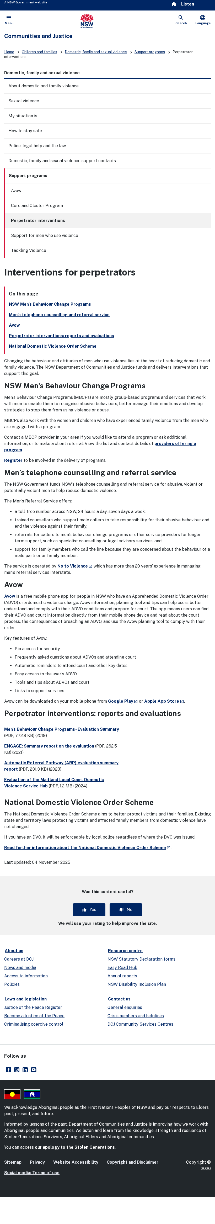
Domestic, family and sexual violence (96, 52)
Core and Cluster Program (37, 205)
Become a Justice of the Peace (34, 1015)
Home (9, 52)
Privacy (37, 1162)
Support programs (150, 52)
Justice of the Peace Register (33, 1007)
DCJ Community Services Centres (140, 1024)
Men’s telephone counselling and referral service (59, 314)
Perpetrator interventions (38, 220)
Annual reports (122, 975)
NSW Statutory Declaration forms (141, 959)
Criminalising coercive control (33, 1024)
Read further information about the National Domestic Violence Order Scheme (87, 847)
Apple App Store (164, 701)
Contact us (119, 999)
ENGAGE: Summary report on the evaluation (49, 746)
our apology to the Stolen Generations (75, 1147)
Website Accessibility (75, 1162)
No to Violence (75, 566)
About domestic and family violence (43, 85)
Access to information (26, 975)
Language (203, 19)
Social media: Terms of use (32, 1172)
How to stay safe (25, 130)
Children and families (39, 52)
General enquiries (125, 1007)
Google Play (123, 701)
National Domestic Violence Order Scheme (52, 346)
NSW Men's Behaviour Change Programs (50, 304)
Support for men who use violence (44, 235)
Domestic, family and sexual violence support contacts (62, 160)
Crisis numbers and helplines (136, 1015)
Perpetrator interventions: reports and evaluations (61, 335)
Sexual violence (23, 100)
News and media (20, 967)
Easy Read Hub (122, 967)
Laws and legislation (26, 999)
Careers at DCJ (19, 959)
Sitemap (13, 1162)
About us (14, 950)
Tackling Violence (28, 250)
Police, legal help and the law (37, 145)
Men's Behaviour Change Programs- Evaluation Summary (61, 729)
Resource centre (125, 950)
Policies (12, 984)
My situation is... (24, 115)
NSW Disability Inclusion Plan (137, 984)
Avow (16, 190)
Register (13, 460)
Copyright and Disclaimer (132, 1162)
